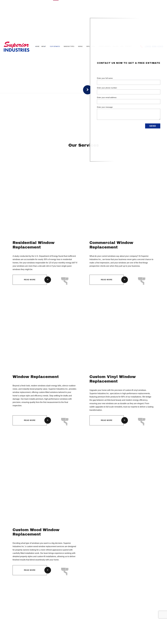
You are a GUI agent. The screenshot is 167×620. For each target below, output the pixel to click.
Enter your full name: (105, 78)
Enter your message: (105, 107)
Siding (80, 46)
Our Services (55, 46)
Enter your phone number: (107, 88)
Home (37, 46)
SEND (152, 126)
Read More (29, 280)
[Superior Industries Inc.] (16, 46)
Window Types (69, 46)
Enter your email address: (107, 98)
